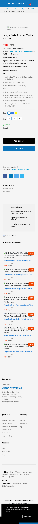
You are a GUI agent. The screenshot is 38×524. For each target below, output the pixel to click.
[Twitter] (6, 408)
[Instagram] (10, 408)
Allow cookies (28, 516)
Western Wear (27, 472)
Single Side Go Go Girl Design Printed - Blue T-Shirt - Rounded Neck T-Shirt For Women (19, 275)
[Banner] (9, 236)
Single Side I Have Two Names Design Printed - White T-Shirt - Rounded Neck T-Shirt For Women (19, 305)
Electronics (17, 484)
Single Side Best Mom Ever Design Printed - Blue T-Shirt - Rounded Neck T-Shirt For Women (19, 335)
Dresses (4, 474)
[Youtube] (14, 408)
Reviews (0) (8, 188)
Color (5, 113)
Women (17, 9)
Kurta (3, 477)
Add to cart (19, 141)
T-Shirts (32, 9)
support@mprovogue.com (10, 402)
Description (8, 185)
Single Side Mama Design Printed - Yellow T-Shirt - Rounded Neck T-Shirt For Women (19, 319)
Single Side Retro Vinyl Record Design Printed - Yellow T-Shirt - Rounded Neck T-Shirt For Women (19, 260)
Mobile (25, 484)
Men (11, 472)
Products (10, 9)
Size (4, 119)
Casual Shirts (13, 474)
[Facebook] (2, 408)
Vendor (6, 192)
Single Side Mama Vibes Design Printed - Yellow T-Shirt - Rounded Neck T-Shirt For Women (19, 352)
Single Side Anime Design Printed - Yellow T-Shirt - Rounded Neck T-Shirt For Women (19, 289)
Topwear (24, 9)
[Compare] (22, 155)
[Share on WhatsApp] (22, 176)
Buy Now (19, 148)
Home (3, 9)
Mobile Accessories (8, 486)
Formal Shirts (25, 474)
